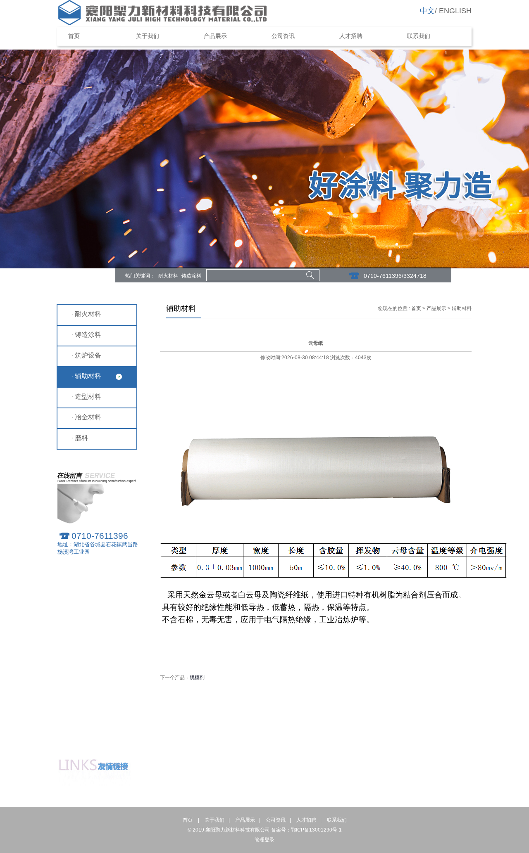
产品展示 (215, 36)
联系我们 (418, 36)
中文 (427, 11)
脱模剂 (197, 677)
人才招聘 (350, 36)
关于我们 (147, 36)
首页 (79, 36)
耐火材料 (168, 276)
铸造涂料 (191, 276)
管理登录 (264, 840)
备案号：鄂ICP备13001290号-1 (306, 830)
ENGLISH (455, 11)
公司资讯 (283, 36)
